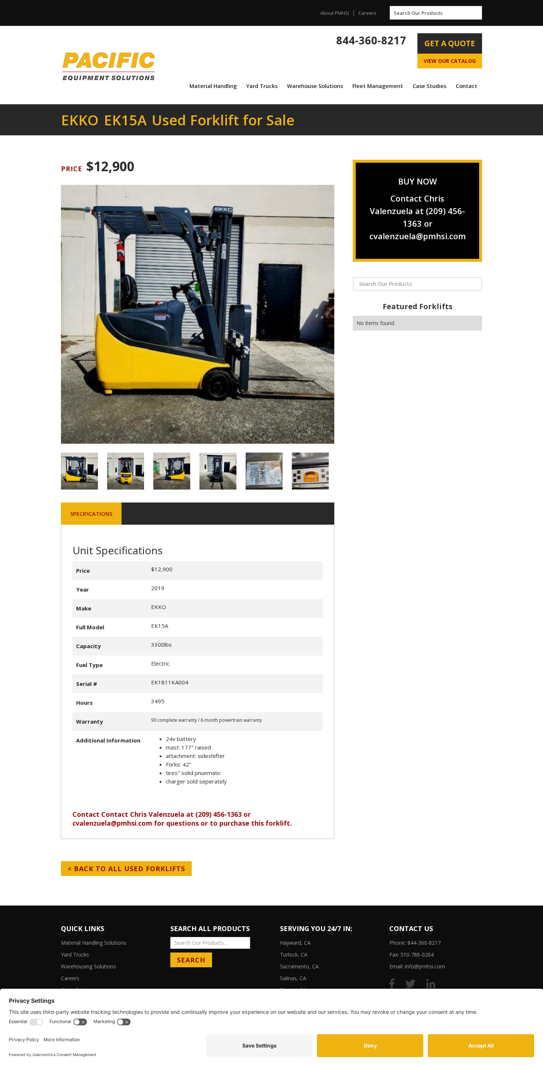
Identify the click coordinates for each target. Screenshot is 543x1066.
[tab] (91, 513)
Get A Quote (449, 43)
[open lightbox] (197, 314)
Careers (367, 13)
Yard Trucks (261, 85)
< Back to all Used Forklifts (126, 868)
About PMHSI (334, 13)
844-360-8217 (371, 40)
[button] (213, 86)
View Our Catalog (450, 60)
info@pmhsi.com (425, 966)
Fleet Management (377, 85)
